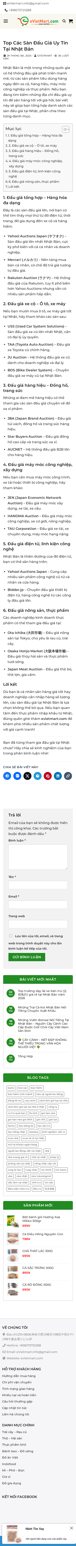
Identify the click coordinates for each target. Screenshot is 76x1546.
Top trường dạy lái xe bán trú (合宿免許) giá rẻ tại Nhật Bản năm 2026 (42, 994)
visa (10, 1176)
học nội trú (43, 1125)
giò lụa (53, 1119)
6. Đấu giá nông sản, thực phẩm (34, 182)
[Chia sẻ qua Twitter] (27, 776)
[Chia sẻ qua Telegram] (38, 776)
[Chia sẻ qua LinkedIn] (58, 776)
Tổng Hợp (25, 1056)
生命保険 (49, 1188)
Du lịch (33, 1113)
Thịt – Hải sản (12, 1438)
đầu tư (37, 1188)
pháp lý (54, 1157)
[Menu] (5, 21)
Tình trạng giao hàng (18, 1388)
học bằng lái (26, 1125)
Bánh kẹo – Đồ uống (17, 1451)
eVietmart (44, 55)
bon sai (22, 1087)
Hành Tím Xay (35, 1528)
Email (13, 896)
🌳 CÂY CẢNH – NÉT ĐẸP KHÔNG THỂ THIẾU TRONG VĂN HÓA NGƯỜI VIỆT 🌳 (42, 1043)
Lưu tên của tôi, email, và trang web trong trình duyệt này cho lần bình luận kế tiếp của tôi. (35, 942)
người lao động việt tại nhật (24, 1150)
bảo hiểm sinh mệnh (20, 1094)
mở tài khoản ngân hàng (22, 1144)
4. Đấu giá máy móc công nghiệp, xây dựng (35, 163)
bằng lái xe (14, 1100)
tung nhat (31, 1169)
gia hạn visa (48, 1113)
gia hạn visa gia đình (20, 1119)
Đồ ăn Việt (10, 1457)
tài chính (46, 1169)
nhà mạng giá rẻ (18, 1157)
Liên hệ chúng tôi (15, 1414)
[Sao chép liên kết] (68, 776)
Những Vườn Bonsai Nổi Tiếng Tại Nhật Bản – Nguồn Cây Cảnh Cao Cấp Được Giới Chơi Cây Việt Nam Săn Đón (43, 1025)
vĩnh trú (36, 1182)
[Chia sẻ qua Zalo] (17, 776)
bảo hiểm (36, 1087)
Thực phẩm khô (14, 1445)
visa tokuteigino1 (41, 1176)
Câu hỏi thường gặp (17, 1401)
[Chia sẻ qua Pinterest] (48, 776)
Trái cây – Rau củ (14, 1432)
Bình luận (17, 840)
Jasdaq (33, 1131)
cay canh (30, 1100)
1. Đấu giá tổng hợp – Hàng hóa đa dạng (35, 137)
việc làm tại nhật (18, 1182)
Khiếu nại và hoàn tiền (19, 1395)
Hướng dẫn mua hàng (19, 1376)
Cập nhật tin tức (14, 1408)
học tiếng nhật (16, 1131)
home (11, 1125)
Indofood (9, 1464)
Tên (12, 877)
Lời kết (13, 187)
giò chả (40, 1119)
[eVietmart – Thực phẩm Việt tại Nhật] (38, 21)
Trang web (16, 916)
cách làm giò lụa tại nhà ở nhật (26, 1106)
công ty (52, 1106)
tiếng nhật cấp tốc (45, 1163)
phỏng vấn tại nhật (19, 1163)
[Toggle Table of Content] (63, 129)
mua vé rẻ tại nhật (33, 1138)
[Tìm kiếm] (64, 21)
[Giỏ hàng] (71, 21)
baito (11, 1087)
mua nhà (13, 1138)
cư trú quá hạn (16, 1113)
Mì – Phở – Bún (13, 1470)
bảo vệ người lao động (49, 1094)
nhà (47, 1150)
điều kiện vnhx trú (18, 1188)
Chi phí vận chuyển (17, 1382)
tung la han (14, 1169)
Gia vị (6, 1477)
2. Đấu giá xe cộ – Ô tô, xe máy (33, 146)
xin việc (49, 1182)
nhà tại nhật (39, 1157)
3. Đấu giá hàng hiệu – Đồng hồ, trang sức (34, 153)
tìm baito (60, 1169)
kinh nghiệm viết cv (53, 1131)
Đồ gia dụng (11, 1483)
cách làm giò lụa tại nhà (53, 1100)
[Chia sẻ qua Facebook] (7, 776)
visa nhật (21, 1176)
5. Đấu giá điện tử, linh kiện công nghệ (34, 173)
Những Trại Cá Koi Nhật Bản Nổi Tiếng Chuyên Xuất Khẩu (42, 1009)
